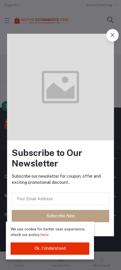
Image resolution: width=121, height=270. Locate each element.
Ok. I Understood (50, 248)
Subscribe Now (60, 215)
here (45, 234)
